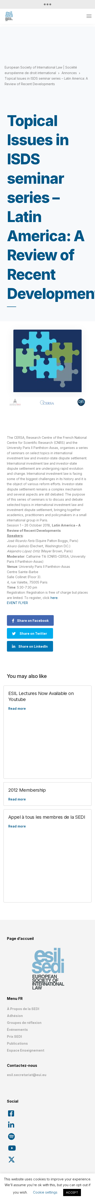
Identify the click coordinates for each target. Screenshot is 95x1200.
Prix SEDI (14, 1036)
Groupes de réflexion (24, 1023)
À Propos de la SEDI (23, 1009)
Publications (17, 1043)
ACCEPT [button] (72, 1192)
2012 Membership (27, 790)
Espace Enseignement (25, 1050)
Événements (17, 1030)
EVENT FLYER (17, 603)
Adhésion (15, 1016)
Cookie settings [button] (45, 1192)
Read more (17, 708)
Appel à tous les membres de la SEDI (46, 817)
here (54, 598)
